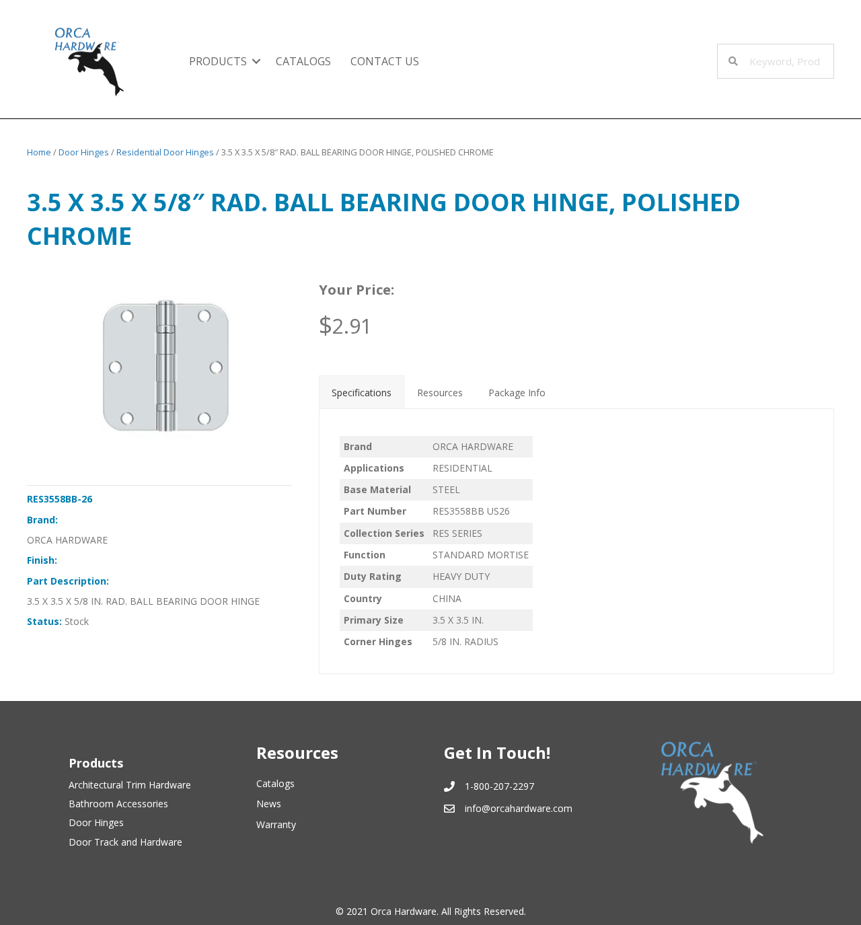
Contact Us (384, 61)
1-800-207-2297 (499, 786)
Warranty (276, 824)
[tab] (361, 391)
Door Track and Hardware (125, 842)
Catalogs (303, 61)
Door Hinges (84, 152)
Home (39, 152)
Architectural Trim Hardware (130, 784)
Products (218, 61)
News (268, 803)
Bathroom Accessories (118, 803)
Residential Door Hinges (165, 152)
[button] (256, 61)
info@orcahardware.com (518, 808)
